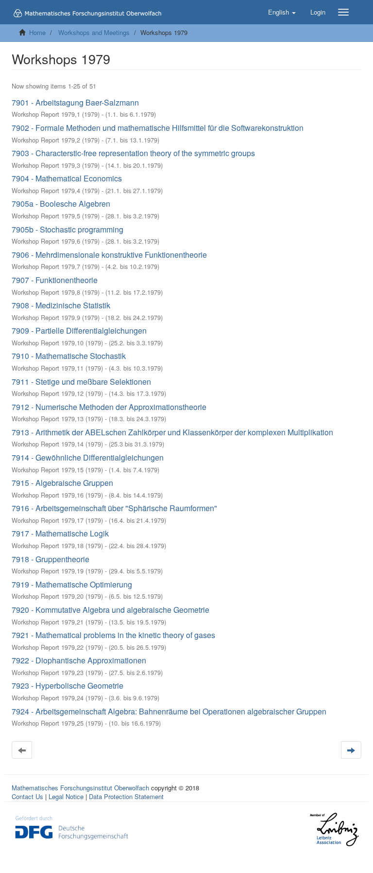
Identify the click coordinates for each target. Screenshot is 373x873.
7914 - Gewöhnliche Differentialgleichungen (88, 457)
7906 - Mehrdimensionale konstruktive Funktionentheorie (109, 254)
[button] (282, 12)
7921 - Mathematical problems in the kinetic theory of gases (113, 635)
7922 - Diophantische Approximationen (79, 660)
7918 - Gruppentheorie (50, 559)
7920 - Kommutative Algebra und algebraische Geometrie (110, 609)
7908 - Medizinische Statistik (61, 305)
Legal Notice (66, 796)
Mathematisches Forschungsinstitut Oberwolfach (80, 787)
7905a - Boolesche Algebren (61, 203)
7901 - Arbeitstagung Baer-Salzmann (75, 102)
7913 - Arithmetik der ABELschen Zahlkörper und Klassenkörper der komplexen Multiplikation (172, 432)
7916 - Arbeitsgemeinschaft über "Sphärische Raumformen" (114, 508)
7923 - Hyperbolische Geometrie (67, 685)
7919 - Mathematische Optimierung (72, 584)
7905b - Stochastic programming (67, 229)
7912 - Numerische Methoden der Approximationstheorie (109, 406)
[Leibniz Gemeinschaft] (333, 829)
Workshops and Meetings (94, 32)
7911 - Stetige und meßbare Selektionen (81, 381)
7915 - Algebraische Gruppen (62, 482)
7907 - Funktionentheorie (55, 279)
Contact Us (27, 796)
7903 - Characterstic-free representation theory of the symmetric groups (133, 153)
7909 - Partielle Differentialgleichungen (79, 330)
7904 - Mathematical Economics (67, 178)
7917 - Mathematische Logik (60, 533)
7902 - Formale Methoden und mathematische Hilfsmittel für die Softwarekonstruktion (158, 127)
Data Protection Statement (126, 796)
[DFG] (72, 826)
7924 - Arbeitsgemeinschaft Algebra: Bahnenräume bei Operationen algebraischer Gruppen (169, 711)
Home (37, 32)
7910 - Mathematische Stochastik (69, 355)
